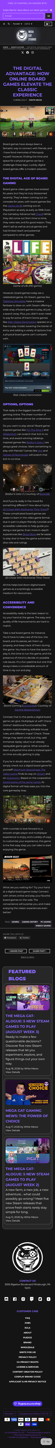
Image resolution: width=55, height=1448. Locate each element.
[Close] (51, 10)
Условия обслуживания (18, 1437)
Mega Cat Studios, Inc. (30, 1430)
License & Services (28, 1367)
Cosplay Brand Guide (27, 1376)
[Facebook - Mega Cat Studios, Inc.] (27, 52)
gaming (15, 922)
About (28, 1332)
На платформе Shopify (14, 1432)
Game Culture (17, 47)
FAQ (27, 1318)
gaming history (30, 922)
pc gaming (46, 922)
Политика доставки (38, 1437)
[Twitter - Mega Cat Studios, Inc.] (22, 52)
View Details (13, 1072)
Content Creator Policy (28, 1371)
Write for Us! (27, 1352)
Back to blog (27, 957)
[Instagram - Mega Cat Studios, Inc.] (32, 52)
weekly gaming (43, 926)
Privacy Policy (28, 1357)
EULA (27, 1327)
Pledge (27, 1337)
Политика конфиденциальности (27, 1435)
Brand (27, 1342)
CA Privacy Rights (27, 1362)
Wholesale (27, 1347)
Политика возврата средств (38, 1432)
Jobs (28, 1323)
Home (5, 47)
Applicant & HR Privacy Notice (27, 1381)
